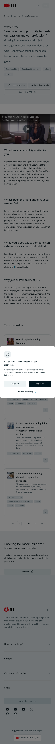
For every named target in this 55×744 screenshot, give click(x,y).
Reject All (15, 384)
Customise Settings (27, 391)
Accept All (40, 384)
